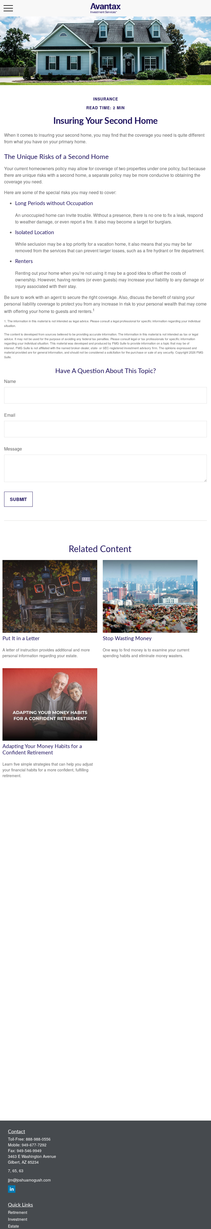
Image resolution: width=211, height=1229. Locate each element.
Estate (13, 1226)
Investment (17, 1219)
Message (13, 449)
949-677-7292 (34, 1144)
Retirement (17, 1212)
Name (10, 381)
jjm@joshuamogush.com (29, 1180)
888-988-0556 (38, 1139)
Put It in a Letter (21, 638)
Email (9, 415)
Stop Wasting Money (127, 638)
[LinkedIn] (11, 1189)
